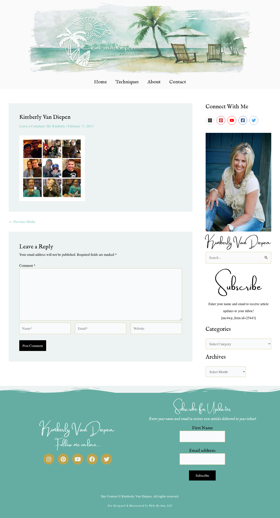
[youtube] (233, 120)
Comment (27, 265)
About (154, 82)
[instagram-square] (211, 120)
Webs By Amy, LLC (161, 505)
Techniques (127, 82)
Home (100, 82)
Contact (177, 82)
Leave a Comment (31, 126)
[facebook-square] (243, 120)
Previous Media (22, 221)
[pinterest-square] (222, 120)
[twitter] (254, 120)
